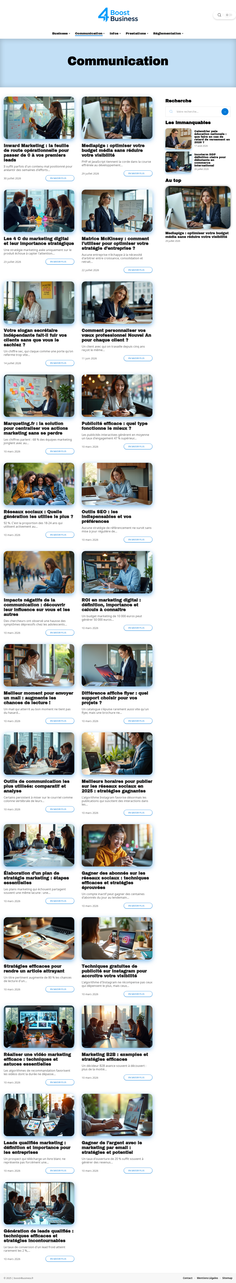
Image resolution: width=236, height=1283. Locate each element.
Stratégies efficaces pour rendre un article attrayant (34, 968)
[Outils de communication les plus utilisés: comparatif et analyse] (39, 753)
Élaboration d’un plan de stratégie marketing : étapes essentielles (36, 878)
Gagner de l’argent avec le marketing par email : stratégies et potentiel (112, 1148)
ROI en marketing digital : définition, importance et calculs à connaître (111, 605)
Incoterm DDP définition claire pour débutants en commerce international (210, 160)
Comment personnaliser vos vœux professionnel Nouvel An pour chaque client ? (116, 335)
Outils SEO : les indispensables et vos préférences (106, 517)
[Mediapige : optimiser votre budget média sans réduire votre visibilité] (117, 118)
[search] (219, 15)
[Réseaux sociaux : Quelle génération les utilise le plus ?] (39, 484)
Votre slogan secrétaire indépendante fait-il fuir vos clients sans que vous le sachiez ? (35, 337)
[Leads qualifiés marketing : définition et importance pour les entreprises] (39, 1115)
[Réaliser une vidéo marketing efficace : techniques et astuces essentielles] (39, 1026)
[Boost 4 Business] (118, 15)
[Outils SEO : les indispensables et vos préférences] (117, 484)
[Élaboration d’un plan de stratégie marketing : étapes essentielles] (39, 845)
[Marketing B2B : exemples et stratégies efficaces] (117, 1026)
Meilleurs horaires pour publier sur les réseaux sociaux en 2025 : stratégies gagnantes (117, 786)
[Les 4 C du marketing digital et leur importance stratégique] (39, 211)
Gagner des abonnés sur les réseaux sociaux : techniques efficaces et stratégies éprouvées (115, 880)
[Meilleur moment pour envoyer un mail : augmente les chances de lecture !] (39, 665)
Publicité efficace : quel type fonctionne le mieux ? (115, 426)
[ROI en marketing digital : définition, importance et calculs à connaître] (117, 572)
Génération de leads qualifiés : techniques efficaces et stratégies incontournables (39, 1236)
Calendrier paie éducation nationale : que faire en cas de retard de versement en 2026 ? (212, 137)
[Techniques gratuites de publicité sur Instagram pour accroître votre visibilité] (117, 938)
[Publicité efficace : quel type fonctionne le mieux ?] (117, 395)
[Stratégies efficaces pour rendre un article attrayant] (39, 938)
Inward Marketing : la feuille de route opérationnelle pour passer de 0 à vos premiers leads (36, 152)
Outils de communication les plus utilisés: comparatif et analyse (37, 786)
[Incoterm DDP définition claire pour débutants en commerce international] (178, 161)
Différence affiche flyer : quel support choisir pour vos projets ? (115, 698)
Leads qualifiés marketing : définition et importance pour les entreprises (37, 1148)
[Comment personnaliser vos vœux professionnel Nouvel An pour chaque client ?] (117, 302)
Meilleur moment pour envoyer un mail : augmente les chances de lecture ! (38, 698)
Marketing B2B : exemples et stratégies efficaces (115, 1057)
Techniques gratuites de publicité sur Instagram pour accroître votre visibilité (114, 971)
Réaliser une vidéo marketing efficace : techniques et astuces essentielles (37, 1059)
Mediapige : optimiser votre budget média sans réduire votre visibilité (113, 150)
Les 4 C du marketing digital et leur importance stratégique (39, 241)
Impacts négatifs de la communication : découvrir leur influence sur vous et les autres (37, 607)
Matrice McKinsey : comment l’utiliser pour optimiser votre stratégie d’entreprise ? (115, 243)
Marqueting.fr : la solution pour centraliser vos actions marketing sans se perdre (36, 428)
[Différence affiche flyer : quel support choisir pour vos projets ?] (117, 665)
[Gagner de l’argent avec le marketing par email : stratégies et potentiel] (117, 1115)
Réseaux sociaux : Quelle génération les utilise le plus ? (38, 514)
